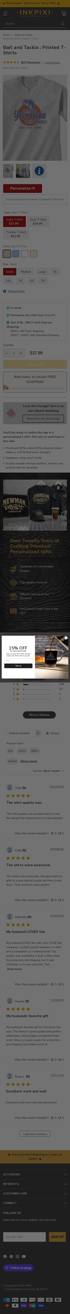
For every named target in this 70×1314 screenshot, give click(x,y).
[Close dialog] (66, 637)
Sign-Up (18, 666)
